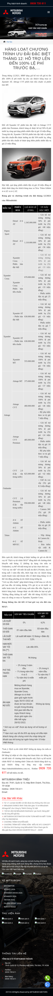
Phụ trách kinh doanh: (26, 3)
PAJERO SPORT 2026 (12, 903)
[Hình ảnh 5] (7, 919)
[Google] (18, 874)
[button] (48, 11)
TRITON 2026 (9, 900)
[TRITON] (39, 919)
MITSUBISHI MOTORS (38, 992)
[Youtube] (28, 874)
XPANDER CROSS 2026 (12, 893)
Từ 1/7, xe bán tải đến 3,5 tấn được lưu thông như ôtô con (27, 803)
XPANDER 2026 (9, 896)
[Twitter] (37, 874)
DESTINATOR (8, 886)
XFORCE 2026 (9, 889)
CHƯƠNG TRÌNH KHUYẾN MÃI (16, 822)
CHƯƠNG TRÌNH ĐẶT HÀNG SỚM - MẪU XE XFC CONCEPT (27, 825)
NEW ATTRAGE (9, 907)
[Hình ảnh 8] (23, 923)
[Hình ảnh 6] (7, 923)
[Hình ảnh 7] (23, 919)
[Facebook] (8, 874)
